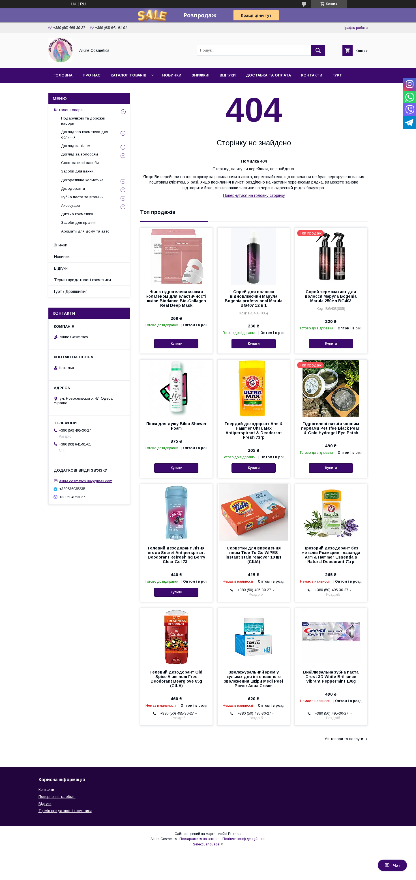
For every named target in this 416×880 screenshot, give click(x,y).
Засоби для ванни (77, 171)
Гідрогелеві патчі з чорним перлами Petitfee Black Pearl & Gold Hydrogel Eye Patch (331, 428)
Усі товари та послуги (344, 739)
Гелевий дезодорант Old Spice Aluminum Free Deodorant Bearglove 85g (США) (176, 679)
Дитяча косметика (77, 214)
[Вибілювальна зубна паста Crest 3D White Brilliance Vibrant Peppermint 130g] (331, 636)
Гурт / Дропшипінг (70, 291)
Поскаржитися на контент (199, 839)
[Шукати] (318, 50)
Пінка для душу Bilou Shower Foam (176, 426)
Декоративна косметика (82, 180)
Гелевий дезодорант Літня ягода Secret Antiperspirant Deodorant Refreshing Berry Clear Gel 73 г (176, 555)
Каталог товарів (128, 75)
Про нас (91, 75)
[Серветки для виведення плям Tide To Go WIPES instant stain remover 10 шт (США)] (254, 512)
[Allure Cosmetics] (60, 60)
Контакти (311, 75)
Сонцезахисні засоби (80, 163)
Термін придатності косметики (82, 280)
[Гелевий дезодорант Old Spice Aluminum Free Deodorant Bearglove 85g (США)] (176, 636)
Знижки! (200, 75)
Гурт (337, 75)
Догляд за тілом (75, 146)
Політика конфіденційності (243, 839)
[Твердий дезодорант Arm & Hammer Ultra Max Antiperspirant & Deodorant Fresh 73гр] (254, 388)
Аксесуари (70, 205)
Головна (62, 75)
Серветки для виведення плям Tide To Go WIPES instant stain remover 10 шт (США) (254, 555)
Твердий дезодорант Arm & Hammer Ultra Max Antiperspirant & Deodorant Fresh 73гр (253, 430)
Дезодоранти (73, 188)
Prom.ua (234, 834)
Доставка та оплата (268, 75)
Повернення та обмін (57, 796)
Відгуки (228, 75)
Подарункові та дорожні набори (83, 120)
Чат (396, 865)
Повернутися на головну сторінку (254, 195)
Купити (176, 344)
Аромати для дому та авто (85, 231)
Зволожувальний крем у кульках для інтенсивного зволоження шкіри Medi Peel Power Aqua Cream (253, 679)
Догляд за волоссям (79, 154)
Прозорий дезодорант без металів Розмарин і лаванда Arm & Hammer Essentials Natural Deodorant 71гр (330, 555)
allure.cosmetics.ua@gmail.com (85, 481)
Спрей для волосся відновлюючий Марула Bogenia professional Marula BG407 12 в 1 (253, 298)
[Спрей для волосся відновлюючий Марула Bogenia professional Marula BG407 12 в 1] (254, 256)
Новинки (171, 75)
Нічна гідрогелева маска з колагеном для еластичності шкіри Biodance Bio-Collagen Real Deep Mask (176, 298)
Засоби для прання (78, 222)
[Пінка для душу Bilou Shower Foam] (176, 388)
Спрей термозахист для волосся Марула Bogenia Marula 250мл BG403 (331, 296)
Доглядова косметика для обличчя (84, 134)
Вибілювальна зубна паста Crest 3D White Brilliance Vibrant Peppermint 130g (331, 676)
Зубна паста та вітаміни (82, 197)
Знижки (60, 245)
